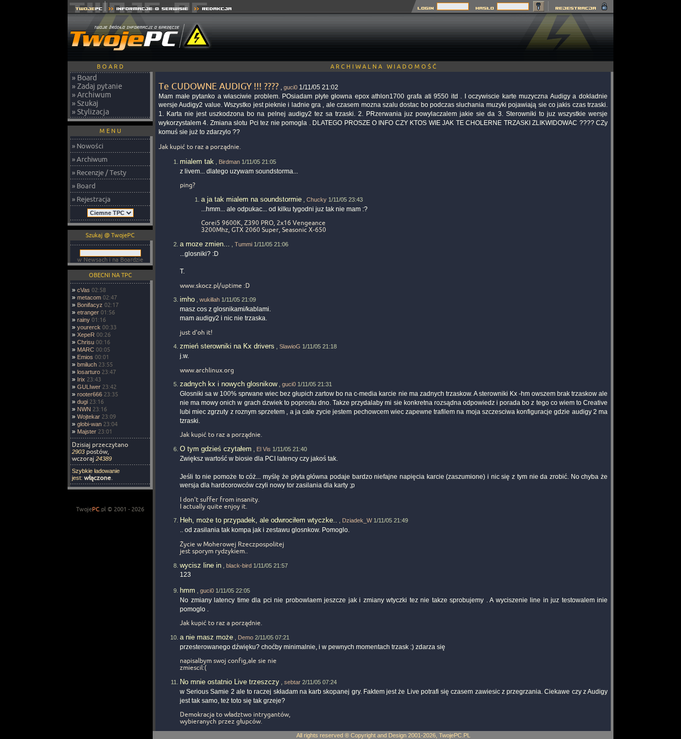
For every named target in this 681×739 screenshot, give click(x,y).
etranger (88, 312)
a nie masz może (206, 637)
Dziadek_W (357, 520)
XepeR (86, 334)
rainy (83, 320)
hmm (187, 590)
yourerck (89, 327)
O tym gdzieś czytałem (216, 449)
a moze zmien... (205, 244)
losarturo (88, 372)
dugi (82, 401)
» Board (84, 77)
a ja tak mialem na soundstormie (251, 199)
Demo (245, 637)
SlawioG (290, 346)
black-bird (239, 565)
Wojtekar (88, 416)
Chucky (316, 199)
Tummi (243, 244)
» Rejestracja (91, 199)
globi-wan (89, 424)
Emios (85, 357)
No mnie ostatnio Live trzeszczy (229, 682)
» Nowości (87, 146)
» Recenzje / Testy (99, 172)
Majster (86, 431)
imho (187, 299)
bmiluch (87, 364)
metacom (89, 297)
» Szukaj (85, 103)
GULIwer (89, 387)
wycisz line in (200, 565)
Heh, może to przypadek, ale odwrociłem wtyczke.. (258, 520)
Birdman (229, 162)
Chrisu (85, 342)
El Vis (263, 449)
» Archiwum (91, 94)
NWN (84, 409)
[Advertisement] (419, 37)
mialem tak (197, 161)
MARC (85, 349)
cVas (83, 290)
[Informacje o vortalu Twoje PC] (148, 9)
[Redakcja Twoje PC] (213, 9)
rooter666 (89, 394)
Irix (81, 379)
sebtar (292, 682)
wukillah (210, 299)
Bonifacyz (90, 305)
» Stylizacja (90, 111)
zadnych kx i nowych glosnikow (228, 384)
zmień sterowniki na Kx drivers (227, 346)
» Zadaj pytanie (97, 86)
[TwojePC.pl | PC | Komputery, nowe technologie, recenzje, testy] (86, 9)
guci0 (290, 87)
